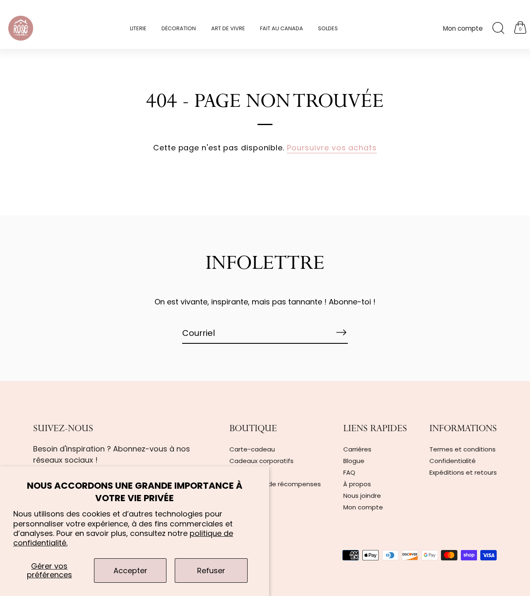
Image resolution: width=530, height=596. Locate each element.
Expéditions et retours (463, 472)
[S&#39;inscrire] (341, 332)
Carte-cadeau (252, 449)
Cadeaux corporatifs (261, 460)
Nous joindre (362, 495)
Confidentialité (452, 460)
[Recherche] (498, 28)
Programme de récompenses (275, 484)
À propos (357, 484)
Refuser (211, 570)
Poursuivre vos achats (332, 147)
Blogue (353, 460)
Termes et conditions (462, 449)
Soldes (328, 28)
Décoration (178, 28)
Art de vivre (228, 28)
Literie (138, 28)
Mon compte (463, 28)
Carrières (357, 449)
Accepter (130, 570)
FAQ (349, 472)
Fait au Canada (281, 28)
